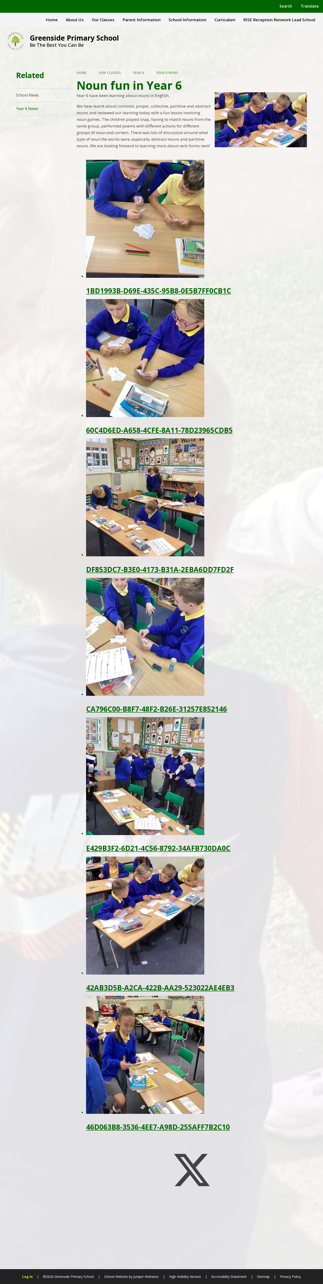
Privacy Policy (290, 1276)
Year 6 (138, 72)
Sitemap (263, 1276)
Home (82, 72)
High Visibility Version (185, 1276)
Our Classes (110, 72)
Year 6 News (167, 72)
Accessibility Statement (229, 1276)
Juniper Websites (146, 1276)
